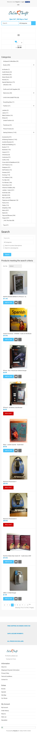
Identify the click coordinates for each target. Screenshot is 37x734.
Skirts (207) (5, 210)
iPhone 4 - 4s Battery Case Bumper (12, 407)
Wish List (3, 717)
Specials (3, 692)
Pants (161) (5, 202)
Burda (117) (5, 147)
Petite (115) (5, 205)
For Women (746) (7, 182)
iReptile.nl (16, 730)
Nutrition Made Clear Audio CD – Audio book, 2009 (17, 556)
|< (4, 605)
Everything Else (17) (8, 102)
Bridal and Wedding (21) (9, 144)
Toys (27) (5, 225)
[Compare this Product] (20, 302)
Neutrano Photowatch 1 (10, 481)
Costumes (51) (6, 157)
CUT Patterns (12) (7, 165)
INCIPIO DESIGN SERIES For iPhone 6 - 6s (14, 296)
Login (22, 2)
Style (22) (5, 213)
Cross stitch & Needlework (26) (10, 162)
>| (27, 605)
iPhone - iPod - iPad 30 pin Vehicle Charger (14, 370)
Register (18, 2)
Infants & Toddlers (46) (8, 187)
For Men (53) (5, 180)
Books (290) (6, 65)
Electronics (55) (7, 93)
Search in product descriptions (13, 245)
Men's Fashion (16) (7, 115)
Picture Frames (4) (8, 128)
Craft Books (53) (6, 74)
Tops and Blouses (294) (8, 215)
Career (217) (5, 152)
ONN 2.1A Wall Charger (9, 593)
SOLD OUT (8, 413)
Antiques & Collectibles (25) (10, 61)
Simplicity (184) (6, 208)
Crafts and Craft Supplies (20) (11, 89)
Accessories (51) (6, 137)
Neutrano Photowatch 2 (10, 518)
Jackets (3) (5, 110)
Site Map (3, 695)
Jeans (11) (5, 113)
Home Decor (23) (7, 185)
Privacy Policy (5, 673)
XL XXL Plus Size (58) (8, 220)
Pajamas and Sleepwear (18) (10, 200)
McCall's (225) (6, 195)
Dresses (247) (6, 172)
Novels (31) (5, 79)
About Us (3, 667)
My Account (4, 707)
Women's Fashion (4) (8, 120)
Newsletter (4, 720)
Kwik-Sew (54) (6, 192)
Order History (5, 710)
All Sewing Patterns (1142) (9, 139)
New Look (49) (6, 197)
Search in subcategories (11, 248)
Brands (3, 688)
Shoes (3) (5, 118)
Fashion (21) (6, 106)
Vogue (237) (5, 218)
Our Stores (4, 698)
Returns (3, 713)
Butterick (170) (6, 149)
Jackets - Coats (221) (8, 190)
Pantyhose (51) (7, 125)
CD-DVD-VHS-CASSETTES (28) (10, 97)
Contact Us (4, 679)
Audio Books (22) (7, 72)
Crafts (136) (5, 159)
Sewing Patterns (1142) (9, 132)
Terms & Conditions (6, 676)
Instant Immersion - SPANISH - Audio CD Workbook (17, 333)
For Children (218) (7, 177)
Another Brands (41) (8, 142)
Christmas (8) (6, 154)
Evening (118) (6, 175)
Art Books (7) (6, 69)
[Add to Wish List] (16, 302)
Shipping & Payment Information (10, 670)
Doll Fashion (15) (7, 170)
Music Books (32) (7, 77)
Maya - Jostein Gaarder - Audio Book (13, 444)
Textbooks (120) (6, 84)
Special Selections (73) (8, 82)
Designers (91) (6, 167)
